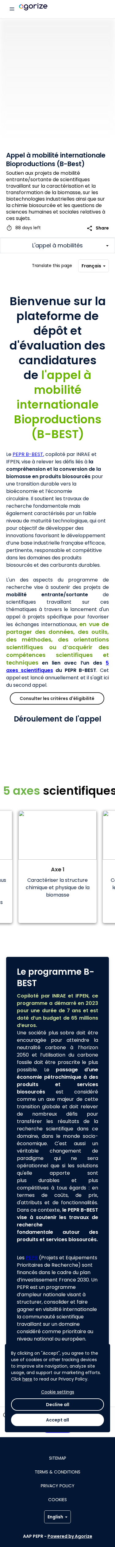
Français (91, 266)
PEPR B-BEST (28, 454)
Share (97, 228)
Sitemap (57, 1458)
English (55, 1517)
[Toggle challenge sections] (57, 245)
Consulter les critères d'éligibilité (57, 698)
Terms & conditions (57, 1472)
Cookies (57, 1500)
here (27, 1379)
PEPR (32, 1257)
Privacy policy (58, 1486)
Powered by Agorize (70, 1536)
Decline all (57, 1404)
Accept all (57, 1420)
